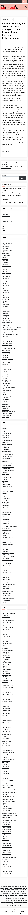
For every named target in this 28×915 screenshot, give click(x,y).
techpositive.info (6, 717)
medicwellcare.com (6, 776)
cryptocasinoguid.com (7, 325)
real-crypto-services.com (8, 353)
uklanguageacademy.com (8, 618)
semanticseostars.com (7, 694)
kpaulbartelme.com (6, 794)
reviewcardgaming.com (7, 787)
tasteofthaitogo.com (6, 530)
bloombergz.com (6, 484)
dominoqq (4, 223)
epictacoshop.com (6, 542)
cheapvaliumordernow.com (8, 801)
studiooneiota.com (6, 741)
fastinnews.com (5, 840)
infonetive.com (5, 540)
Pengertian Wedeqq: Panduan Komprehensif (13, 202)
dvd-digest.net (5, 554)
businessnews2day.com (7, 780)
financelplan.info (6, 629)
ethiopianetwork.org (6, 703)
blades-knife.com (6, 738)
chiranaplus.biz (5, 558)
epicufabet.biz (5, 309)
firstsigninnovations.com (8, 446)
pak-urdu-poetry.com (7, 720)
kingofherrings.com (6, 516)
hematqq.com (13, 898)
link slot (16, 902)
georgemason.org (6, 615)
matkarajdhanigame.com (8, 638)
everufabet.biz (5, 315)
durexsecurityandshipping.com (9, 346)
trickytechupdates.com (7, 591)
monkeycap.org (5, 474)
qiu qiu (3, 217)
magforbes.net (5, 472)
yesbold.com (5, 259)
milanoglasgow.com (6, 563)
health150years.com (7, 463)
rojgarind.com (5, 689)
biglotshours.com (6, 271)
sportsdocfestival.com (7, 871)
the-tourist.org (5, 479)
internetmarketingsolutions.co (9, 724)
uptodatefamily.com (6, 390)
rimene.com (5, 551)
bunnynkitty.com (6, 532)
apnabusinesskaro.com (7, 600)
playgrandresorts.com (7, 868)
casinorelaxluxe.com (7, 831)
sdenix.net (4, 475)
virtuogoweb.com (6, 269)
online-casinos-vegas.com (8, 584)
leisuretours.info (6, 708)
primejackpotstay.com (7, 862)
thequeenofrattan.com (7, 734)
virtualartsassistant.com (7, 797)
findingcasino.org (6, 743)
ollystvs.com (5, 725)
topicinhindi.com (6, 617)
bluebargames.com (6, 442)
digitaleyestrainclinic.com (8, 581)
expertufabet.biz (6, 281)
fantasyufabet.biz (6, 283)
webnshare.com (6, 699)
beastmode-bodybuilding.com (9, 627)
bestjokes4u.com (6, 655)
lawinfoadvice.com (6, 380)
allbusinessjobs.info (6, 622)
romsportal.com (5, 869)
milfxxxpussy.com (6, 389)
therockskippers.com (7, 568)
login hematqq (11, 900)
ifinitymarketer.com (6, 843)
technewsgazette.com (7, 512)
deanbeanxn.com (6, 636)
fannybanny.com (6, 841)
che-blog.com (5, 645)
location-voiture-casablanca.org (9, 792)
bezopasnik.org (5, 533)
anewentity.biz (5, 519)
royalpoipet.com (6, 817)
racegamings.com (6, 861)
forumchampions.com (7, 440)
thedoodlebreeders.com (7, 367)
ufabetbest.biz (5, 302)
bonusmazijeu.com (6, 824)
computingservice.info (7, 713)
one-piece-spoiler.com (7, 740)
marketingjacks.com (6, 588)
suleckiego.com (5, 602)
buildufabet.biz (5, 318)
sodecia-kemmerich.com (8, 805)
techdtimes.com (5, 252)
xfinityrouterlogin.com (7, 586)
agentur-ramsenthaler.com (8, 759)
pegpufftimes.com (6, 437)
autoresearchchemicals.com (8, 598)
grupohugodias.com (6, 369)
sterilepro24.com (6, 783)
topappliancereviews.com (8, 589)
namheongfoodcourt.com (8, 561)
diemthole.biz (5, 507)
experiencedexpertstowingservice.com (11, 789)
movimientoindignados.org (8, 387)
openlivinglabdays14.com (8, 332)
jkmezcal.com (5, 812)
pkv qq (9, 886)
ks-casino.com (5, 364)
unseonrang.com (6, 718)
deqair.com (4, 371)
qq (2, 219)
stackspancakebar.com (7, 560)
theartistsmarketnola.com (8, 556)
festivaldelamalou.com (7, 444)
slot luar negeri (5, 889)
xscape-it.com (5, 339)
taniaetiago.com (6, 406)
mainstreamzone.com (7, 696)
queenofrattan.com (6, 732)
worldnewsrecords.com (7, 782)
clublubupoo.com (6, 822)
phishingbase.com (6, 859)
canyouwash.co (5, 248)
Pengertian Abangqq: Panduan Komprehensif (13, 193)
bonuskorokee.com (6, 827)
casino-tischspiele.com (7, 491)
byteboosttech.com (6, 266)
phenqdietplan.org (6, 381)
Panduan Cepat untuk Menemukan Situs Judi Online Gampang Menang (14, 912)
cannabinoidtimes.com (7, 683)
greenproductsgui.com (7, 685)
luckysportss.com (6, 850)
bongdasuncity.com (6, 675)
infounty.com (5, 357)
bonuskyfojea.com (6, 826)
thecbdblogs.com (6, 597)
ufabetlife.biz (5, 295)
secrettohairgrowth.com (7, 528)
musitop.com (5, 392)
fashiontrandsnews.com (7, 322)
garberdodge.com (6, 447)
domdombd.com (6, 834)
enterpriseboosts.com (7, 486)
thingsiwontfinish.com (7, 875)
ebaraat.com (5, 262)
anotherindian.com (6, 403)
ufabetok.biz (5, 313)
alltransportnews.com (7, 320)
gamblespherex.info (6, 757)
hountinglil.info (5, 652)
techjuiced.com (5, 264)
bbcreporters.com (6, 324)
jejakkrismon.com (6, 505)
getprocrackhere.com (7, 838)
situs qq (2, 888)
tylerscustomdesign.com (8, 454)
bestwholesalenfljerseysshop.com (10, 331)
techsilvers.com (5, 373)
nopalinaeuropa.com (7, 415)
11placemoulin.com (6, 662)
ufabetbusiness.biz (6, 288)
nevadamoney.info (6, 549)
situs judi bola (13, 896)
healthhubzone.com (6, 260)
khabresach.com (6, 595)
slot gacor (11, 891)
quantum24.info (5, 771)
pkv (3, 226)
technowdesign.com (7, 345)
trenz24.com (5, 496)
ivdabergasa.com (6, 350)
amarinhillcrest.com (6, 477)
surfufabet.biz (5, 301)
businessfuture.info (6, 631)
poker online (19, 900)
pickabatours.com (6, 625)
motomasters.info (6, 766)
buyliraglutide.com (6, 273)
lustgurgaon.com (6, 657)
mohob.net (4, 666)
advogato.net (5, 481)
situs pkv (25, 888)
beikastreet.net (5, 430)
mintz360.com (5, 664)
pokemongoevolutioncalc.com (9, 857)
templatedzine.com (6, 378)
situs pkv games (18, 888)
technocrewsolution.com (8, 467)
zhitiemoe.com (5, 399)
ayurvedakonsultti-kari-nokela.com (10, 334)
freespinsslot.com (6, 678)
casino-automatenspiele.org (8, 489)
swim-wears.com (6, 449)
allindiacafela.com (6, 572)
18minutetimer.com (6, 692)
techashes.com (5, 246)
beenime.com (5, 803)
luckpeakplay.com (6, 852)
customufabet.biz (6, 306)
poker (3, 228)
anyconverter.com (6, 502)
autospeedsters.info (6, 748)
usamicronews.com (6, 854)
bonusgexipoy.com (6, 829)
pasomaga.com (5, 410)
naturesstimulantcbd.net (7, 413)
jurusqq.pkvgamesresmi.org (14, 905)
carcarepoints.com (6, 366)
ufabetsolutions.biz (6, 297)
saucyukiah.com (6, 428)
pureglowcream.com (7, 524)
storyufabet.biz (5, 308)
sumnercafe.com (6, 383)
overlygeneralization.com (8, 701)
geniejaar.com (5, 659)
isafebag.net (5, 482)
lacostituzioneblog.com (7, 396)
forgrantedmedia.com (7, 451)
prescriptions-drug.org (7, 465)
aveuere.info (5, 682)
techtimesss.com (6, 458)
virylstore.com (5, 460)
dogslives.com (5, 729)
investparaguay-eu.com (7, 359)
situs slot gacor (5, 214)
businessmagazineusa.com (8, 775)
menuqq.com (4, 886)
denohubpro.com (6, 736)
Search (4, 175)
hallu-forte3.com (6, 565)
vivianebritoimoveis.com (8, 470)
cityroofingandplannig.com (8, 348)
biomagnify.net (5, 417)
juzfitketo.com (5, 408)
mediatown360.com (6, 579)
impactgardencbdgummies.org (9, 411)
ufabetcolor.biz (5, 292)
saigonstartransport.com (7, 537)
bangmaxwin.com (6, 539)
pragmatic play (4, 891)
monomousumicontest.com (8, 752)
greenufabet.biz (5, 290)
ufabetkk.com (5, 509)
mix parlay (20, 896)
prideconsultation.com (7, 650)
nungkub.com (5, 401)
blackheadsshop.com (7, 790)
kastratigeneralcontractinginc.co (9, 329)
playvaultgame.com (6, 866)
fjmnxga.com (5, 535)
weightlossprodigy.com (7, 668)
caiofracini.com (5, 715)
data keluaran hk (6, 216)
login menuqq (21, 898)
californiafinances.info (7, 546)
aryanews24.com (6, 338)
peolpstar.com (5, 453)
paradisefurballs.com (7, 680)
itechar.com (4, 257)
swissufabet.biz (5, 287)
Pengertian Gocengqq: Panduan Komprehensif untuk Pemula (13, 198)
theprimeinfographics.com (8, 799)
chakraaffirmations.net (7, 654)
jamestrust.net (5, 495)
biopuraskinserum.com (7, 544)
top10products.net (6, 624)
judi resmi (12, 889)
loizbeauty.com (5, 500)
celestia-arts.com (6, 438)
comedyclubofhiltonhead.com (9, 796)
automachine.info (6, 747)
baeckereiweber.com (7, 243)
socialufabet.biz (5, 299)
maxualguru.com (6, 673)
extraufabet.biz (5, 294)
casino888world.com (7, 808)
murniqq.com (6, 898)
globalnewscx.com (6, 727)
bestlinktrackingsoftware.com (9, 820)
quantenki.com (5, 773)
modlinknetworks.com (7, 847)
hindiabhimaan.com (6, 593)
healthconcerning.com (7, 687)
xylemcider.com (5, 404)
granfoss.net (5, 570)
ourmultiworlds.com (6, 433)
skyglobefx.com (5, 755)
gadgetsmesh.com (6, 704)
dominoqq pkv (15, 886)
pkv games (5, 19)
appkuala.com (5, 521)
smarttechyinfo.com (6, 669)
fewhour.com (5, 690)
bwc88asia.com (5, 360)
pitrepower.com (5, 577)
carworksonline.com (7, 456)
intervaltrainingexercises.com (9, 813)
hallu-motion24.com (6, 567)
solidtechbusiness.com (7, 785)
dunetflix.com (5, 385)
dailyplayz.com (5, 836)
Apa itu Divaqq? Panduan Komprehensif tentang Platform (13, 189)
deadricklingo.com (6, 754)
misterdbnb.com (6, 810)
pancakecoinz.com (6, 646)
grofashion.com (5, 855)
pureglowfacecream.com (8, 514)
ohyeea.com (5, 397)
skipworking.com (6, 498)
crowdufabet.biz (6, 316)
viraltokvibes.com (6, 468)
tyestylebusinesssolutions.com (9, 815)
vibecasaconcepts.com (7, 769)
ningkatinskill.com (6, 374)
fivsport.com (5, 376)
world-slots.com (5, 641)
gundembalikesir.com (7, 255)
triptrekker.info (5, 762)
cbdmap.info (5, 634)
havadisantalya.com (7, 250)
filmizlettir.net (5, 431)
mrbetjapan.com (6, 517)
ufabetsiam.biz (5, 285)
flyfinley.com (5, 648)
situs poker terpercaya (7, 221)
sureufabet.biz (5, 304)
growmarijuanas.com (7, 697)
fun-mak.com (5, 806)
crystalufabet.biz (6, 311)
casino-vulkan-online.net (8, 575)
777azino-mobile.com (7, 341)
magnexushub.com (6, 267)
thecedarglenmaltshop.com (8, 613)
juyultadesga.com (6, 352)
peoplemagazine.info (7, 245)
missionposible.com (6, 582)
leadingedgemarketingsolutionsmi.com (11, 327)
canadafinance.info (6, 547)
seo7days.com (5, 523)
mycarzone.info (5, 768)
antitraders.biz (5, 336)
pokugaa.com (5, 864)
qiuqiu (3, 230)
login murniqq (4, 900)
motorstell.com (5, 461)
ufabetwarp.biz (5, 278)
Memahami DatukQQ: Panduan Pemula (11, 195)
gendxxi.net (4, 764)
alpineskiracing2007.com (8, 574)
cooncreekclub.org (6, 435)
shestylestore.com (6, 873)
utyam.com (4, 394)
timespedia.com (6, 503)
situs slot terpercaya (6, 893)
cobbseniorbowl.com (7, 343)
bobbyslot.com (5, 661)
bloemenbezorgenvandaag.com (9, 526)
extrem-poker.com (6, 362)
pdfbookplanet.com (6, 731)
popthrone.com (5, 639)
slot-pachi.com (5, 676)
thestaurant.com (6, 819)
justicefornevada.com (7, 706)
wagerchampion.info (7, 750)
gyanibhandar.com (6, 276)
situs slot (23, 889)
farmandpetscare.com (7, 711)
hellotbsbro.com (6, 710)
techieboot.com (5, 253)
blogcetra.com (5, 722)
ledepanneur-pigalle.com (8, 553)
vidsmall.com (5, 778)
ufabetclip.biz (5, 280)
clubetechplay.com (6, 833)
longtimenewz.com (6, 848)
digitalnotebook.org (6, 671)
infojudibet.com (5, 632)
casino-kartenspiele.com (8, 488)
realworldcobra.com (6, 745)
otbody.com (4, 493)
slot (11, 19)
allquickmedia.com (6, 510)
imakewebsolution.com (7, 643)
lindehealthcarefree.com (8, 620)
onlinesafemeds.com (7, 274)
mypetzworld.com (6, 355)
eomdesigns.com (6, 761)
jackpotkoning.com (6, 845)
